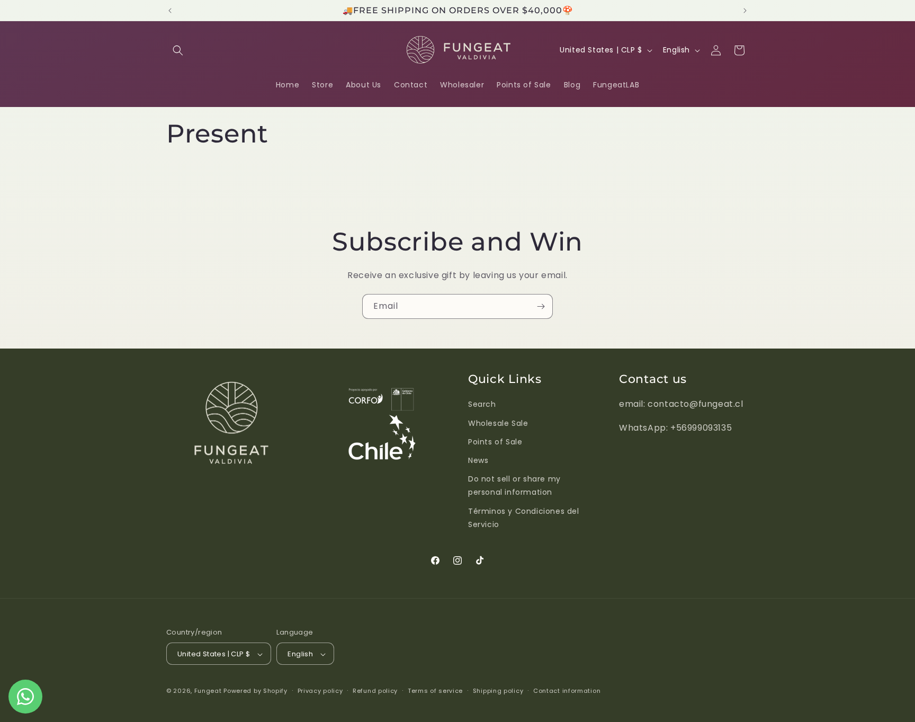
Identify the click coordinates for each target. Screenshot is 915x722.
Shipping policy (498, 691)
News (478, 459)
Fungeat (208, 691)
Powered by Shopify (255, 691)
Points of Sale (495, 441)
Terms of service (435, 691)
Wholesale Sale (498, 422)
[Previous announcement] (170, 11)
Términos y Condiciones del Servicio (523, 517)
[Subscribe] (540, 306)
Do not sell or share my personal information (514, 485)
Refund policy (375, 691)
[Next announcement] (745, 11)
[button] (178, 50)
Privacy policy (320, 691)
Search (482, 404)
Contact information (566, 691)
